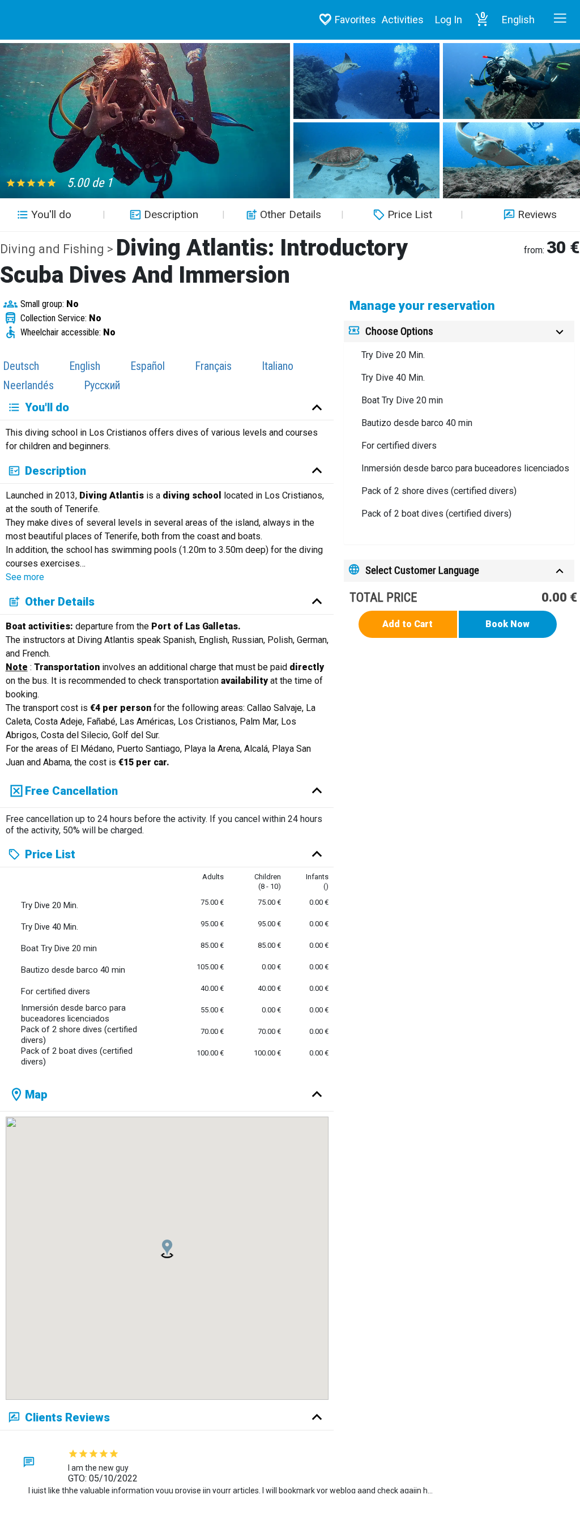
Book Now (507, 624)
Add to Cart (407, 624)
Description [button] (171, 214)
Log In (448, 19)
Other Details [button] (290, 214)
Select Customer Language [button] (422, 570)
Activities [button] (403, 19)
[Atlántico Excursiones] (57, 19)
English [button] (518, 19)
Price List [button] (409, 214)
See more (25, 577)
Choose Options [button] (399, 331)
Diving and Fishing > (58, 249)
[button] (482, 20)
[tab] (459, 332)
